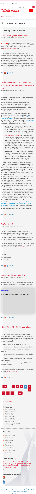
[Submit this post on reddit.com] (10, 73)
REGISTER (14, 3)
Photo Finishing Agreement (17, 489)
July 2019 (7, 442)
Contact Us (18, 488)
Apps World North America (13, 275)
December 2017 (9, 449)
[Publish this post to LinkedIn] (7, 73)
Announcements (9, 409)
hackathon (5, 463)
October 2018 (8, 445)
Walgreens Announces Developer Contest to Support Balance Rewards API (17, 85)
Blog (14, 488)
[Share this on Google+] (5, 73)
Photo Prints (8, 418)
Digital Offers (8, 424)
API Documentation (11, 371)
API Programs (9, 488)
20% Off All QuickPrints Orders (14, 36)
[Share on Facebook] (2, 73)
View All (6, 469)
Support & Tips (8, 421)
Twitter (28, 488)
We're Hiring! (7, 224)
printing (5, 467)
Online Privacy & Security (15, 491)
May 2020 (7, 439)
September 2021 (9, 435)
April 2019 (7, 444)
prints (8, 467)
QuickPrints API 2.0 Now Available (16, 327)
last (20, 393)
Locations (16, 463)
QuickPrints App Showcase (10, 48)
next (16, 393)
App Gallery (8, 413)
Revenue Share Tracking (29, 489)
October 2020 (8, 437)
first (5, 386)
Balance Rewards (9, 419)
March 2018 (8, 447)
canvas (31, 462)
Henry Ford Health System (13, 135)
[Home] (10, 11)
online (9, 465)
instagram (11, 463)
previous (9, 386)
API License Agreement (6, 489)
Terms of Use (24, 491)
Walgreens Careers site (23, 246)
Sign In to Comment (8, 401)
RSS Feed (24, 488)
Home (2, 16)
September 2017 (9, 450)
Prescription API (9, 416)
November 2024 (9, 434)
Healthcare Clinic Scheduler (12, 423)
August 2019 (8, 440)
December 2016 (9, 452)
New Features (8, 414)
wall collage (13, 467)
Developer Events (9, 411)
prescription (26, 465)
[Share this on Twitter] (13, 73)
